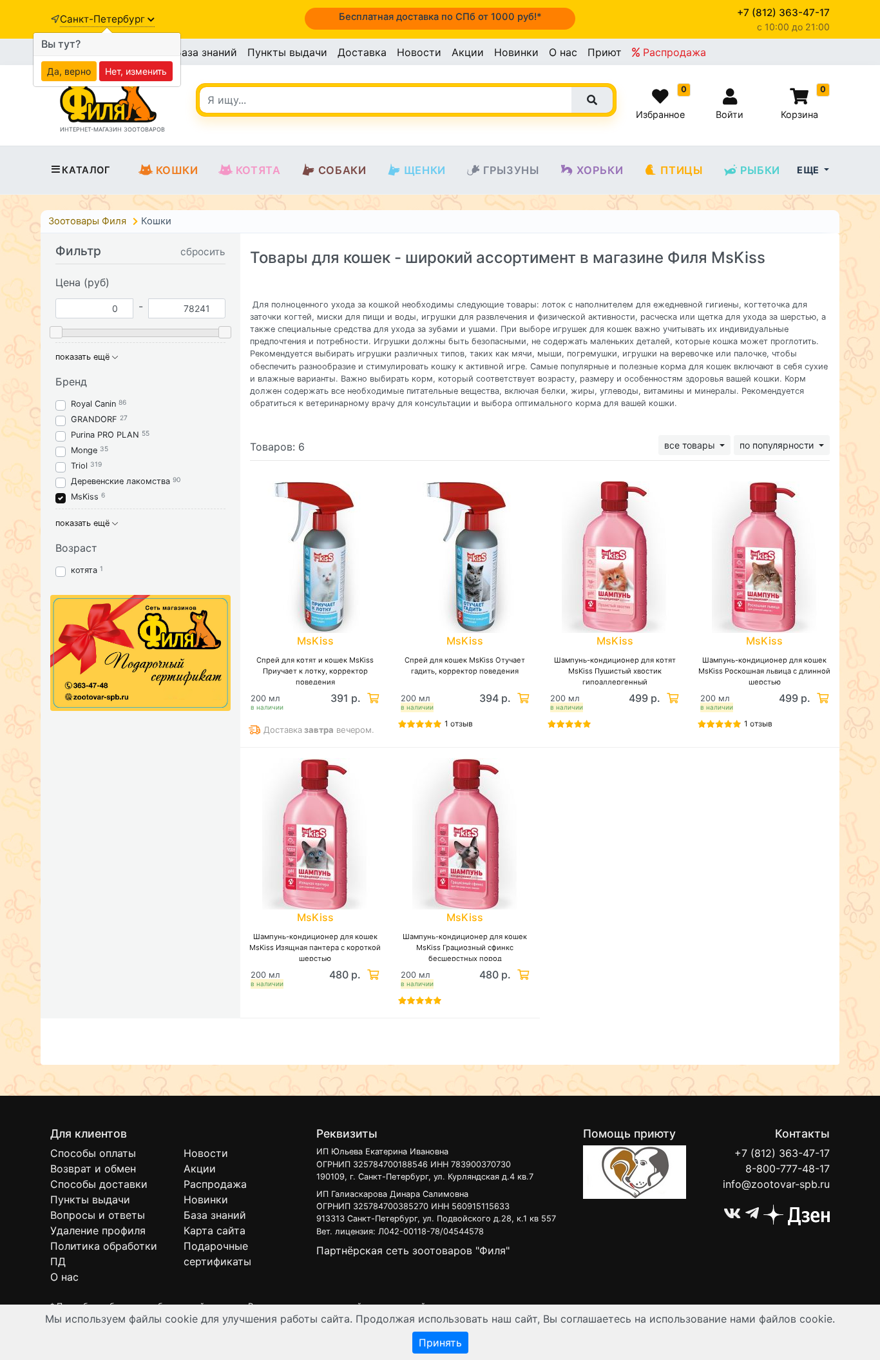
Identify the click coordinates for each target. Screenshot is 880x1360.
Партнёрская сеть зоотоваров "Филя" (413, 1250)
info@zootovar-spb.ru (776, 1184)
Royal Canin (93, 404)
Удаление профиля (98, 1230)
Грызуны (511, 170)
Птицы (681, 170)
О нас (563, 52)
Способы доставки (99, 1184)
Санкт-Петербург (104, 19)
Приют (605, 52)
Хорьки (600, 170)
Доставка (362, 52)
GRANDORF (94, 419)
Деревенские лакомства (120, 481)
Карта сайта (214, 1230)
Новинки (516, 52)
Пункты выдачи (287, 52)
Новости (419, 52)
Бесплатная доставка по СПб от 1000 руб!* (440, 17)
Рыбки (760, 170)
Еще (809, 169)
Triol (79, 466)
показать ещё (83, 357)
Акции (468, 52)
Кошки (177, 170)
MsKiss (85, 496)
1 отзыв (459, 723)
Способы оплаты (93, 1153)
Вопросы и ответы (97, 1215)
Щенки (425, 170)
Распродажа (673, 52)
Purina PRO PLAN (106, 435)
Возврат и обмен (93, 1168)
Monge (84, 450)
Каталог (86, 170)
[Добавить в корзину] (371, 698)
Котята (258, 170)
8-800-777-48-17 (787, 1168)
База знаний (206, 52)
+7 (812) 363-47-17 (782, 1153)
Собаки (342, 170)
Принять (440, 1342)
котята (84, 570)
